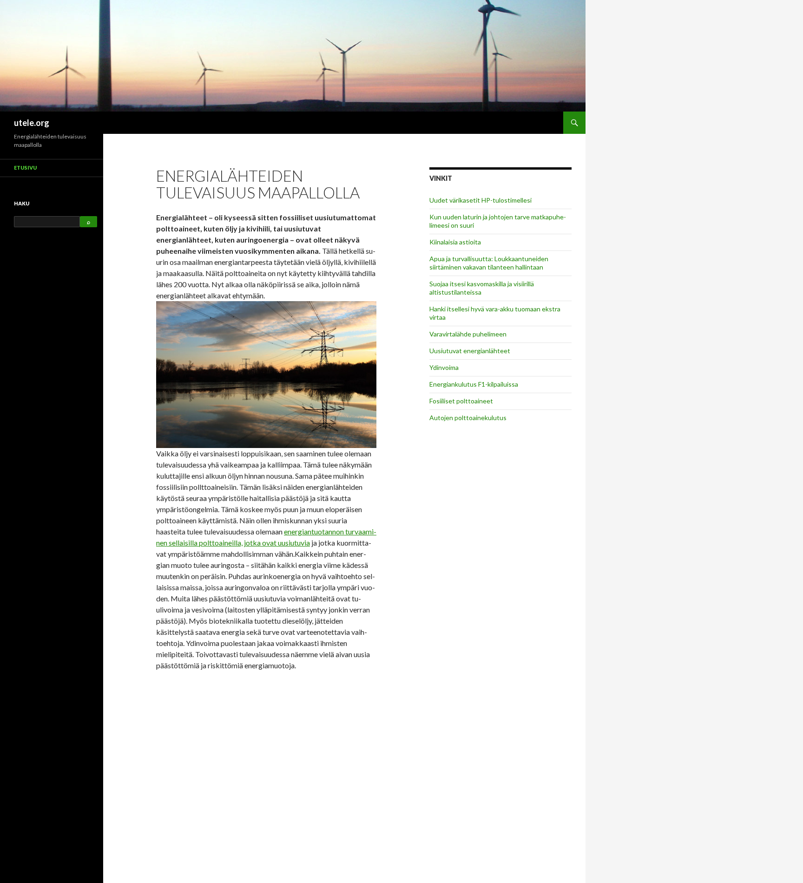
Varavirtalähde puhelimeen (468, 334)
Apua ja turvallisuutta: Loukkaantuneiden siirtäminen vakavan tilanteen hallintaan (488, 263)
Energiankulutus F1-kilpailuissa (473, 384)
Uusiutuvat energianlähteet (469, 351)
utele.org (31, 123)
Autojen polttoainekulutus (468, 418)
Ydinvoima (444, 367)
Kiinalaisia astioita (455, 242)
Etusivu (25, 168)
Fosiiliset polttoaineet (461, 401)
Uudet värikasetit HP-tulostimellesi (480, 200)
